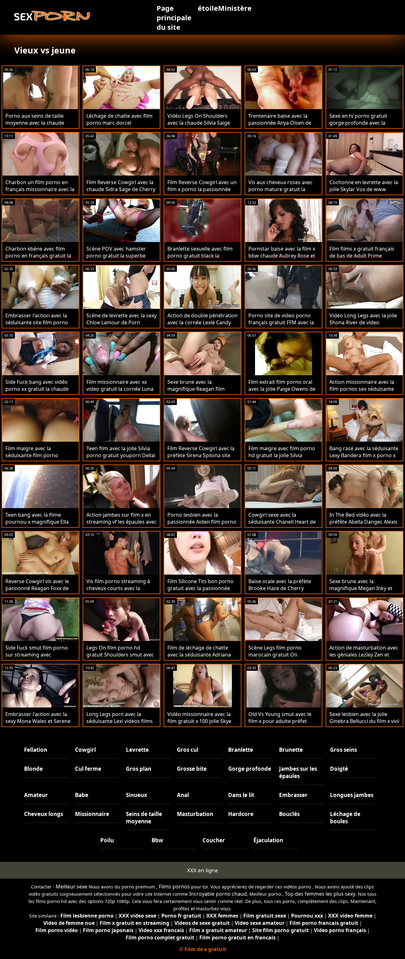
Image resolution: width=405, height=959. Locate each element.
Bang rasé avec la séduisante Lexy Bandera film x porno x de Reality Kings (363, 455)
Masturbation (195, 814)
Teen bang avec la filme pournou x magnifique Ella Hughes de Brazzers (37, 521)
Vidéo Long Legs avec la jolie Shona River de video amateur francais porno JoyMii (363, 326)
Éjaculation (268, 840)
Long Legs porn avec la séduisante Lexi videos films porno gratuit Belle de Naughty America (119, 724)
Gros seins (343, 749)
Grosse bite (192, 768)
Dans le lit (241, 795)
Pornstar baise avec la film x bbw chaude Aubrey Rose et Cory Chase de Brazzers (281, 255)
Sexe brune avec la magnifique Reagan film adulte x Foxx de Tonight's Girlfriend (198, 392)
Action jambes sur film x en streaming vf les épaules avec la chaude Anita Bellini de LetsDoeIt (121, 525)
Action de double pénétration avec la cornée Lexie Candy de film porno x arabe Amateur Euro (202, 326)
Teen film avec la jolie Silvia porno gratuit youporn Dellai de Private (120, 455)
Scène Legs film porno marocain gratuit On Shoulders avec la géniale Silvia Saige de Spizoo (278, 658)
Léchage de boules (345, 817)
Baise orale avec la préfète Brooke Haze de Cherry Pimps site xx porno (279, 588)
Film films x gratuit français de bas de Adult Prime (361, 252)
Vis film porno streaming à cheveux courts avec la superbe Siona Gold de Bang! (121, 588)
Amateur (36, 795)
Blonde (33, 768)
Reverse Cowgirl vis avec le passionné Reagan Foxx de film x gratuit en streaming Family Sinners (37, 592)
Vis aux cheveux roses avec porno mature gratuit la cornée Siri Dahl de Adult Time (280, 193)
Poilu (107, 840)
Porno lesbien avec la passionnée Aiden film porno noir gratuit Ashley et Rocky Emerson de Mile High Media (201, 525)
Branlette (240, 749)
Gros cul (187, 749)
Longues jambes (351, 795)
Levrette (137, 749)
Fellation (35, 749)
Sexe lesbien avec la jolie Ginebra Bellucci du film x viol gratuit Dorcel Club (364, 721)
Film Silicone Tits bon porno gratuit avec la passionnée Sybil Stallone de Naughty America (200, 592)
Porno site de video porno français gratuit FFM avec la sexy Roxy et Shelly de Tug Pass (281, 326)
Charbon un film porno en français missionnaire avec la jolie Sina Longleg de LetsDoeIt (39, 193)
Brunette (291, 749)
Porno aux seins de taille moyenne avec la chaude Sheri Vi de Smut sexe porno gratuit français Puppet (39, 126)
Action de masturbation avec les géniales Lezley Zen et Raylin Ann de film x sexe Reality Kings (363, 658)
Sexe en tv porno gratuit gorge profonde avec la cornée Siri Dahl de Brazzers (363, 122)
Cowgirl (85, 749)
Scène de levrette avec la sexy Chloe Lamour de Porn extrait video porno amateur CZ (121, 326)
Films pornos (174, 886)
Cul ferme (88, 768)
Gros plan (138, 768)
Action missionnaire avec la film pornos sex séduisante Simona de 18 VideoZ (361, 388)
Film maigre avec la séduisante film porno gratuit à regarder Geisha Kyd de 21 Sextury (35, 459)
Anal (183, 795)
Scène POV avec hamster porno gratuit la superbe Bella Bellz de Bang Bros (116, 255)
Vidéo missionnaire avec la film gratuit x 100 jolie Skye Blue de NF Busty (199, 721)
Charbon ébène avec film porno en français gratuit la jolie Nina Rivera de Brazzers (39, 255)
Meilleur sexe (71, 886)
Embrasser (293, 795)
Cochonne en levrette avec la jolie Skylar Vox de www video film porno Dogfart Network (363, 193)
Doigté (339, 768)
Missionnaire (92, 814)
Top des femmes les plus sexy (320, 893)
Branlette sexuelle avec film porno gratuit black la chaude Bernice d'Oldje (200, 255)
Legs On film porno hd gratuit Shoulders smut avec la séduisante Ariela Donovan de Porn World (121, 658)
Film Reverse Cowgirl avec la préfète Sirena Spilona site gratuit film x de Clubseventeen (200, 459)
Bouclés (289, 814)
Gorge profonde (249, 768)
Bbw (157, 840)
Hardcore (240, 814)
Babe (81, 795)
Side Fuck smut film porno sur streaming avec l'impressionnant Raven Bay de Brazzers (38, 658)
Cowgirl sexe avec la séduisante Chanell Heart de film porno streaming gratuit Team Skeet (282, 525)
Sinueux (136, 795)
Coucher (213, 840)
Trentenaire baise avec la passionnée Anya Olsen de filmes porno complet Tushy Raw (281, 126)
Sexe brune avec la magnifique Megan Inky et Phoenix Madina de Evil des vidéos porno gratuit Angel (361, 592)
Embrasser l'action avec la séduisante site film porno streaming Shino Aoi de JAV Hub (37, 326)
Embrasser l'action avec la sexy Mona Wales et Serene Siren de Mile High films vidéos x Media (38, 724)
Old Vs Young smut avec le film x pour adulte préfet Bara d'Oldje (279, 721)
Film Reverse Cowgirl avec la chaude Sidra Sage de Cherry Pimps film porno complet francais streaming (120, 193)
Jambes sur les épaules (298, 772)
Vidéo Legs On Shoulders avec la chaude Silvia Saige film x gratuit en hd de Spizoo (202, 122)
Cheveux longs (43, 814)
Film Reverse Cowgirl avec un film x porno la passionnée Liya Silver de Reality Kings (202, 189)
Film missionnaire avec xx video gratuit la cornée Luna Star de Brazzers (119, 388)
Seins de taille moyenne (144, 817)
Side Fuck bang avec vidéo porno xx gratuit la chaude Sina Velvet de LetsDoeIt (37, 388)
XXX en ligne (202, 870)
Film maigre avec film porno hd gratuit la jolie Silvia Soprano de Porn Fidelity (281, 455)
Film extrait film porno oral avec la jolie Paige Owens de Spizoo (281, 388)
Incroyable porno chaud (218, 893)
